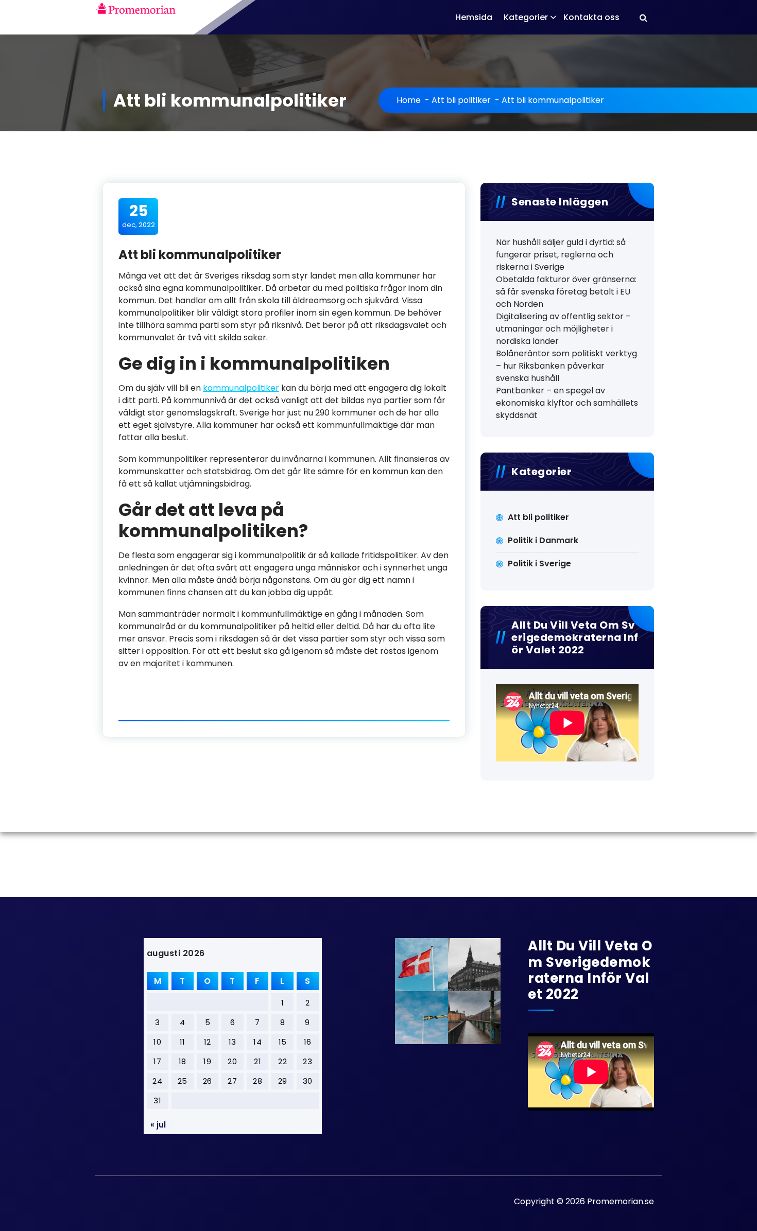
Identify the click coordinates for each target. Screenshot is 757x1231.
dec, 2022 (138, 216)
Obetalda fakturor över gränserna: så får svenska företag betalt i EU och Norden (566, 291)
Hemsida (473, 17)
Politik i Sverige (539, 563)
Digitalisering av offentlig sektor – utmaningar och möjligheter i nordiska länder (563, 328)
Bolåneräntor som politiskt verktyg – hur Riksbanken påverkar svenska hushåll (566, 366)
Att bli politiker (461, 100)
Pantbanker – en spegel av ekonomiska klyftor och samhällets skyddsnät (567, 403)
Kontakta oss (591, 17)
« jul (158, 1124)
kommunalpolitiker (241, 388)
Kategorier (526, 17)
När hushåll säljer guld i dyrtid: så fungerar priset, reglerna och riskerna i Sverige (561, 254)
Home (409, 100)
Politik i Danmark (543, 540)
